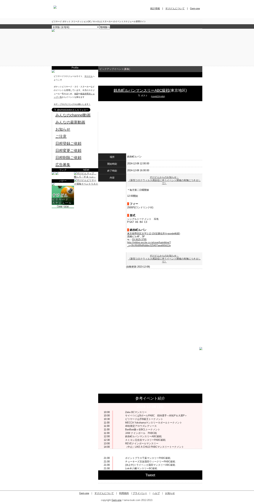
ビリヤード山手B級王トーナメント (144, 419)
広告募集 (62, 165)
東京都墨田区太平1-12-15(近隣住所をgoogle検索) (153, 233)
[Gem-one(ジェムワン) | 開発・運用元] (53, 174)
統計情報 (155, 8)
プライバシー (140, 493)
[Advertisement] (75, 231)
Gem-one (195, 8)
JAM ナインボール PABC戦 (141, 433)
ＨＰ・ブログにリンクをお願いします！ (72, 104)
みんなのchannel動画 (73, 115)
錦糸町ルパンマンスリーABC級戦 (141, 90)
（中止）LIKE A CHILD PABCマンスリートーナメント (154, 446)
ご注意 (61, 136)
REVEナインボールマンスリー (141, 443)
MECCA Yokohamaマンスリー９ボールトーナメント (153, 422)
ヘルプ (156, 493)
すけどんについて (175, 8)
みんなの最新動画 (70, 122)
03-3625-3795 (139, 239)
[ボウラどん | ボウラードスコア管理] (56, 174)
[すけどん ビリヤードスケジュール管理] (53, 30)
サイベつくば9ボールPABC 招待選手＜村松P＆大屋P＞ (156, 415)
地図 (76, 94)
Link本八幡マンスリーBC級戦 (141, 468)
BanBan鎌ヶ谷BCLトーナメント (142, 429)
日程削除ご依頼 (68, 158)
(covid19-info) (158, 96)
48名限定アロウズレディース (141, 426)
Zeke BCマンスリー (136, 412)
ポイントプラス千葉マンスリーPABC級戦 (147, 458)
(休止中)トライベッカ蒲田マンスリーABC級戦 (150, 465)
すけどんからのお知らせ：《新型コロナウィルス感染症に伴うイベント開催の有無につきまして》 (164, 180)
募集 (126, 69)
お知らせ (62, 129)
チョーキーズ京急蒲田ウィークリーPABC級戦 (150, 461)
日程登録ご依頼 (68, 143)
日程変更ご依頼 (68, 150)
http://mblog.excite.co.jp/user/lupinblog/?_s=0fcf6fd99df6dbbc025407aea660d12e (149, 244)
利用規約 (124, 493)
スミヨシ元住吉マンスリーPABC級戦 (145, 440)
